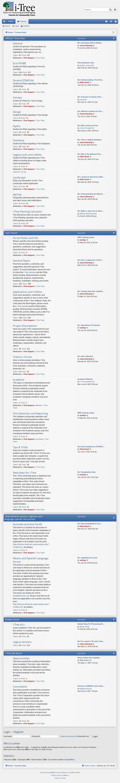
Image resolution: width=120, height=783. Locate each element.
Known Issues (12, 619)
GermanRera (69, 759)
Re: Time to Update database (89, 140)
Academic (18, 379)
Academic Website (85, 379)
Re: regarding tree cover (87, 558)
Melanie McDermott (87, 214)
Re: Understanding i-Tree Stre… (91, 80)
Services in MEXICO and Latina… (91, 686)
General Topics (21, 260)
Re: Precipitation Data (86, 472)
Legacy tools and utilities (27, 154)
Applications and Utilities (27, 292)
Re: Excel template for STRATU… (91, 447)
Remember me (83, 736)
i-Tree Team (40, 58)
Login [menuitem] (111, 22)
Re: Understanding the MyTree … (91, 194)
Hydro (16, 126)
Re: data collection (85, 356)
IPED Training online (86, 237)
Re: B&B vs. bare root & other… (91, 211)
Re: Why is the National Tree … (90, 154)
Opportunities (21, 658)
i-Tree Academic (86, 382)
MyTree (17, 194)
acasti (82, 99)
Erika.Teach (84, 82)
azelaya (83, 240)
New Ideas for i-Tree (24, 472)
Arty (59, 775)
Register (26, 26)
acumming (39, 439)
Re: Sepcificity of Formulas (89, 325)
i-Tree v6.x (19, 624)
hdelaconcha (85, 689)
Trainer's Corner (22, 357)
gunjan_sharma (86, 65)
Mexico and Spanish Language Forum (30, 560)
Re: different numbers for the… (90, 111)
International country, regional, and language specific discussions (23, 518)
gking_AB (83, 627)
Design (17, 112)
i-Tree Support (28, 58)
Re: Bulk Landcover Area (88, 125)
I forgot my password (68, 736)
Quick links (5, 22)
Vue (24, 172)
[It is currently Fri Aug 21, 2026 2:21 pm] (113, 32)
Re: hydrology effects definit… (90, 43)
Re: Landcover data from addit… (91, 177)
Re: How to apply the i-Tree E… (90, 260)
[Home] (19, 9)
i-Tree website (30, 272)
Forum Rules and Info (25, 238)
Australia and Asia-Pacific (27, 524)
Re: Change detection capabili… (91, 291)
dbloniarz (38, 405)
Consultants (20, 686)
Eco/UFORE (19, 63)
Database (18, 140)
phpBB (51, 772)
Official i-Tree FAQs (15, 38)
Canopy (17, 97)
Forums (23, 21)
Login (17, 26)
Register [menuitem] (116, 22)
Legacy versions (22, 642)
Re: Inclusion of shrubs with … (90, 97)
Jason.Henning (86, 45)
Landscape (19, 177)
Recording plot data (86, 63)
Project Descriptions (25, 326)
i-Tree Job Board (13, 653)
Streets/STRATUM (23, 80)
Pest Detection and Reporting (30, 413)
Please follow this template (89, 658)
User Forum (11, 232)
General (17, 43)
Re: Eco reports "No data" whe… (91, 641)
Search (7, 26)
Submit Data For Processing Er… (91, 624)
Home (11, 21)
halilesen (65, 775)
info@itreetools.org (21, 596)
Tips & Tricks (20, 447)
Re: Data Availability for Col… (90, 524)
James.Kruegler (86, 128)
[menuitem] (106, 21)
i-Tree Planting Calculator (27, 211)
